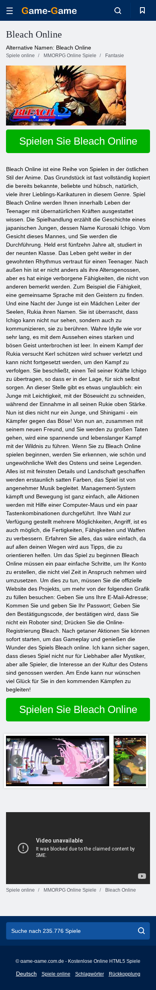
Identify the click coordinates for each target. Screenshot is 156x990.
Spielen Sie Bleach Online (78, 141)
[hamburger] (9, 10)
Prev (16, 761)
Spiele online (56, 974)
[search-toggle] (117, 10)
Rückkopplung (124, 974)
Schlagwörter (89, 974)
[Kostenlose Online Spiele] (49, 10)
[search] (141, 931)
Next (139, 761)
